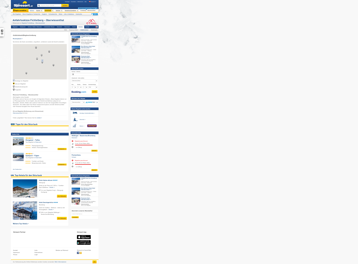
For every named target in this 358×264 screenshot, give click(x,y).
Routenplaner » (18, 38)
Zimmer (85, 84)
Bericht (94, 150)
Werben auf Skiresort (62, 250)
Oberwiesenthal (17, 113)
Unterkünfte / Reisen (49, 27)
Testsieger (67, 1)
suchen (95, 91)
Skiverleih (59, 27)
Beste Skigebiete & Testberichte (31, 14)
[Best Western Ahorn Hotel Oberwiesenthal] (76, 49)
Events (74, 27)
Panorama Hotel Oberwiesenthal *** (86, 57)
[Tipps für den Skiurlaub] (94, 14)
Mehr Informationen (60, 262)
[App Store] (84, 239)
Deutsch (93, 1)
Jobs (85, 1)
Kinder (78, 84)
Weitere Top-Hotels (20, 224)
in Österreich (37, 142)
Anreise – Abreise (76, 71)
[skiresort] (23, 4)
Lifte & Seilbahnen (69, 14)
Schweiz (74, 157)
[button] (79, 92)
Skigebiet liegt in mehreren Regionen (87, 8)
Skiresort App (81, 232)
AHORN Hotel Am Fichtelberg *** (89, 37)
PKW (65, 30)
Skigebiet (15, 27)
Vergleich (44, 14)
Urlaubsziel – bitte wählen (78, 78)
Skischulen (67, 27)
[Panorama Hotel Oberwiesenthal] (76, 59)
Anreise (80, 27)
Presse (15, 254)
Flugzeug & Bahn (73, 30)
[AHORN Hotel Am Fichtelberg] (76, 39)
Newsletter (73, 1)
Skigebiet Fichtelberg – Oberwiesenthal (33, 23)
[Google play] (84, 244)
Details (51, 187)
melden (39, 118)
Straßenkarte (94, 30)
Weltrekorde (80, 1)
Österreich (74, 137)
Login (36, 254)
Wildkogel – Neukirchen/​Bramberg (83, 136)
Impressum (16, 252)
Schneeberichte (53, 14)
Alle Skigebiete (17, 14)
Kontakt (87, 27)
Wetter (60, 14)
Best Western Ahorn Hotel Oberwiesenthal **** (88, 47)
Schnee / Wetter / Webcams (35, 27)
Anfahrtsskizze (84, 30)
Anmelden (75, 217)
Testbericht (22, 27)
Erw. (73, 84)
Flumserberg (76, 155)
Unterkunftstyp (92, 84)
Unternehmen (38, 252)
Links (35, 250)
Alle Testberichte (17, 169)
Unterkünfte (79, 14)
